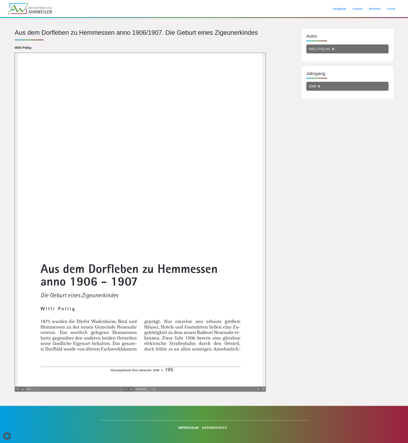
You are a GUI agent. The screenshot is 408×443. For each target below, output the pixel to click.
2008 (312, 86)
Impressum (188, 427)
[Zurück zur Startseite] (30, 8)
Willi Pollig (319, 49)
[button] (7, 436)
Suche (391, 8)
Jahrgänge (339, 8)
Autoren (358, 8)
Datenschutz (214, 427)
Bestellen (375, 8)
